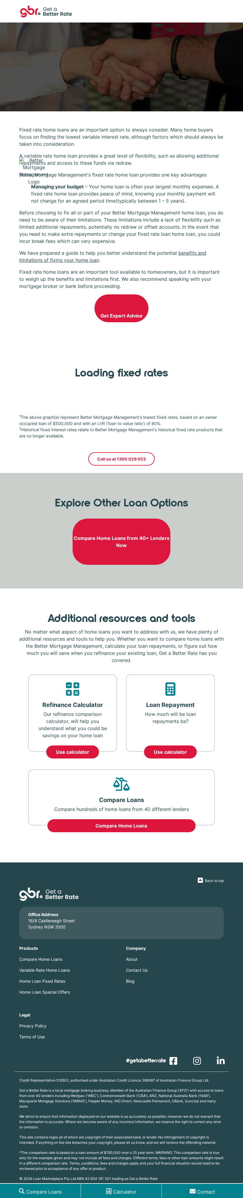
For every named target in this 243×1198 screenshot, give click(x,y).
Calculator (124, 1192)
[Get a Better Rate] (49, 894)
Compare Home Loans (121, 825)
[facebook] (175, 1062)
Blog (130, 981)
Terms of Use (32, 1037)
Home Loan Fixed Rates (42, 981)
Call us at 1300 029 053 (121, 459)
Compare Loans (44, 1192)
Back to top (214, 880)
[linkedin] (222, 1062)
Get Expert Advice (121, 315)
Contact (206, 1192)
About (132, 959)
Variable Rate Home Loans (44, 970)
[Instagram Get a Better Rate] (198, 1062)
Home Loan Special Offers (44, 992)
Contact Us (137, 970)
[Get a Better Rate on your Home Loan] (121, 11)
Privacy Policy (33, 1026)
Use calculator (72, 752)
